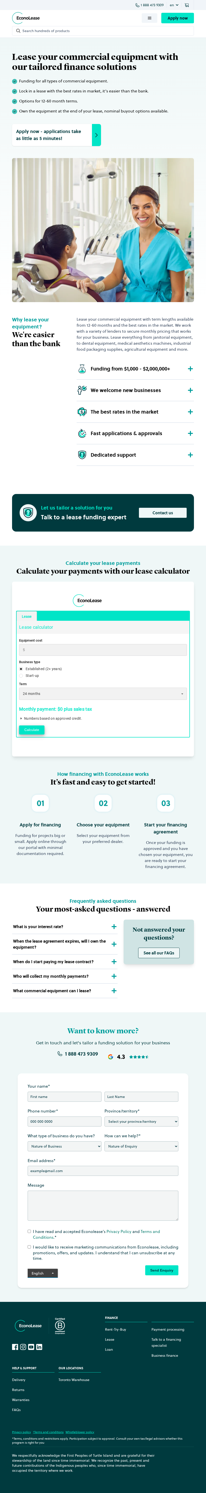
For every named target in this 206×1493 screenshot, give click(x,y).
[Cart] (188, 5)
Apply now (178, 18)
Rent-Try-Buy (115, 1329)
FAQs (16, 1409)
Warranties (20, 1399)
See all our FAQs (158, 953)
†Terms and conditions (48, 1432)
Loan (109, 1349)
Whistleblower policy (80, 1432)
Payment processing (167, 1329)
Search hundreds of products (46, 30)
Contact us (162, 513)
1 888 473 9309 (152, 5)
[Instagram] (23, 1347)
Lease (109, 1339)
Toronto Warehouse (74, 1379)
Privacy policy (21, 1432)
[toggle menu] (149, 18)
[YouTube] (31, 1347)
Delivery (18, 1379)
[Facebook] (15, 1347)
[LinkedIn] (39, 1347)
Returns (18, 1389)
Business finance (164, 1355)
